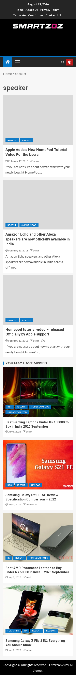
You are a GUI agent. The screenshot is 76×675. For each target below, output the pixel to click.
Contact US (53, 15)
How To (12, 140)
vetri (28, 577)
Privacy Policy (49, 9)
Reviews (35, 485)
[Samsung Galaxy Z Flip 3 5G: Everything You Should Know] (38, 610)
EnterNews (57, 665)
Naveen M (31, 504)
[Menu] (17, 62)
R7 (8, 558)
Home (19, 9)
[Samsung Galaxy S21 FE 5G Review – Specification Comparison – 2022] (38, 464)
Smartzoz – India (38, 32)
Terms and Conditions (28, 15)
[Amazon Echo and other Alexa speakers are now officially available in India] (38, 204)
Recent (26, 140)
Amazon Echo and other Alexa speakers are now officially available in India (37, 239)
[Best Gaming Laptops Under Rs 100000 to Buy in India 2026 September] (38, 392)
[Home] (7, 62)
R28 (9, 485)
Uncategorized (17, 412)
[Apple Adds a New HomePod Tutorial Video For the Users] (38, 120)
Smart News (28, 225)
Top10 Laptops (40, 406)
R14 (9, 406)
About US (32, 9)
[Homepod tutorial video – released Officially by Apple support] (38, 300)
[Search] (62, 62)
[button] (17, 62)
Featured (13, 630)
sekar (36, 161)
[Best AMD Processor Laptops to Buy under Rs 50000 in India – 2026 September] (38, 537)
